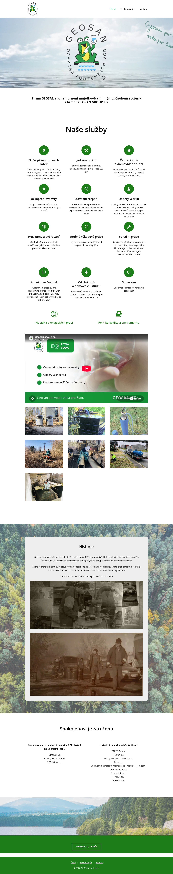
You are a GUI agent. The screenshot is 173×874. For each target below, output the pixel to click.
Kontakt (143, 9)
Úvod (113, 9)
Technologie (127, 9)
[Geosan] (32, 9)
